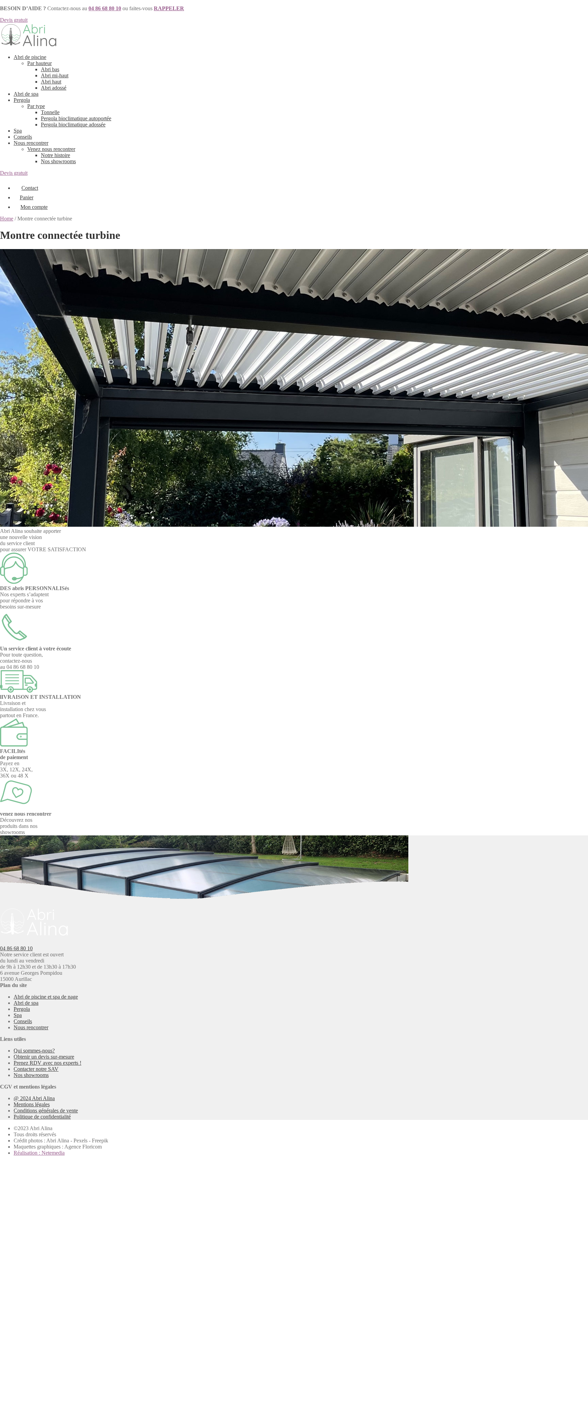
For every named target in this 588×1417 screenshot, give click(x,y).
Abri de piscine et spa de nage (46, 997)
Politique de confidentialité (42, 1117)
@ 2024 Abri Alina (34, 1098)
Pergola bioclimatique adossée (73, 124)
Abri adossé (53, 88)
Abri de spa (26, 94)
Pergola (22, 100)
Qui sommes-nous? (34, 1050)
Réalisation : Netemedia (39, 1153)
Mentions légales (32, 1104)
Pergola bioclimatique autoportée (76, 118)
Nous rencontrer (31, 143)
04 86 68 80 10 (16, 948)
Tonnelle (50, 112)
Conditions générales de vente (46, 1110)
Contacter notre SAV (36, 1069)
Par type (36, 106)
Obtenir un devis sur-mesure (44, 1057)
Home (6, 218)
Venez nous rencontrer (51, 149)
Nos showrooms (58, 161)
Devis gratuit (14, 20)
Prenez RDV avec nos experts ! (47, 1063)
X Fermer (10, 1164)
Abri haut (51, 81)
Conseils (23, 137)
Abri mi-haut (54, 75)
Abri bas (50, 69)
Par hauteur (39, 63)
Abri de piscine (30, 57)
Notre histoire (55, 155)
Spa (18, 131)
